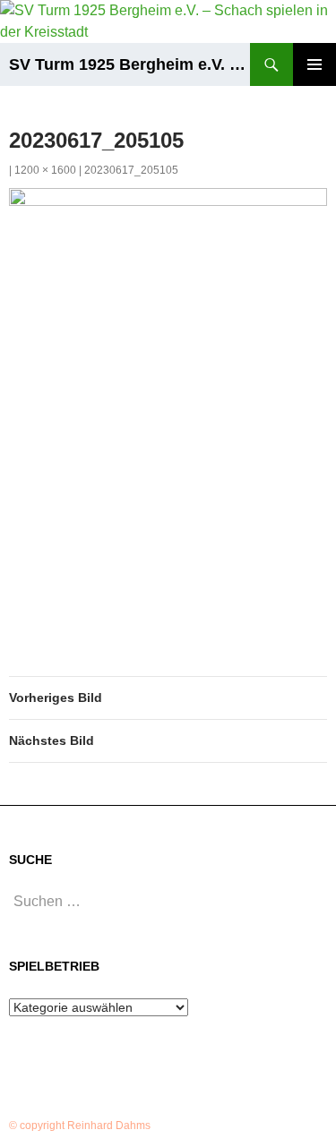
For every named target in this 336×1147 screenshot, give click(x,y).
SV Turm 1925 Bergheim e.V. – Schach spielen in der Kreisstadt (129, 64)
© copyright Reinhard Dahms (80, 1125)
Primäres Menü (314, 64)
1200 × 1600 (45, 170)
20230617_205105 (131, 170)
